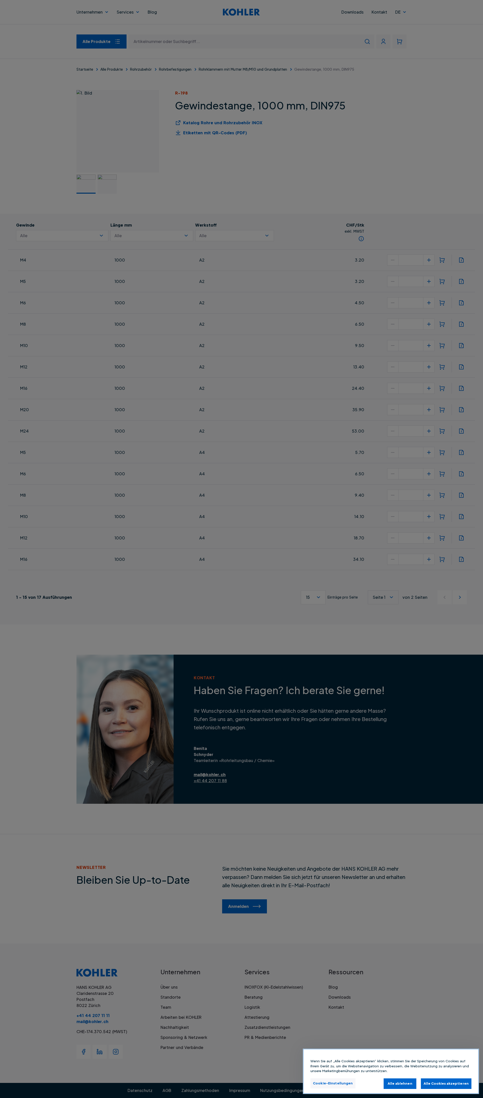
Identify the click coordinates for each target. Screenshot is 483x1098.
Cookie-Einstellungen (333, 1083)
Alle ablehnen (400, 1083)
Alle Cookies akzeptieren (446, 1083)
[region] (391, 1071)
